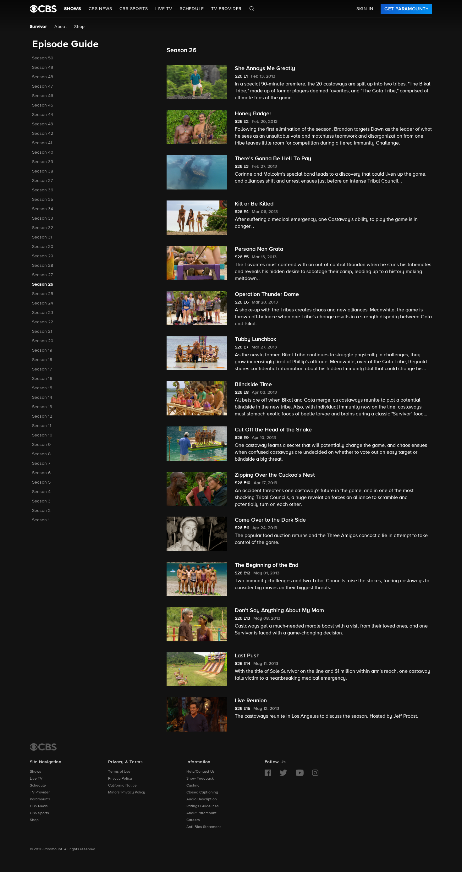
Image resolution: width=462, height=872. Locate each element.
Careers (193, 820)
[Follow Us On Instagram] (315, 773)
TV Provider (226, 9)
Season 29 (42, 256)
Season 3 (41, 501)
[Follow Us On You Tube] (300, 773)
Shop (79, 27)
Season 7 (41, 463)
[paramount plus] (43, 9)
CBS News (39, 806)
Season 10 (42, 435)
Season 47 (42, 86)
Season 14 (42, 397)
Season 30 (42, 246)
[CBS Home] (43, 747)
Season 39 (42, 162)
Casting (193, 785)
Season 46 (42, 96)
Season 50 (42, 58)
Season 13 (42, 407)
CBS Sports (39, 813)
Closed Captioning (202, 792)
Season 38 (42, 171)
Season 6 (41, 473)
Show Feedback (200, 779)
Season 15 (42, 388)
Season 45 (42, 105)
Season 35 (42, 199)
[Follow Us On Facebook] (268, 773)
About (60, 27)
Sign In (364, 9)
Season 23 (42, 312)
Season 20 (42, 341)
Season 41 (42, 143)
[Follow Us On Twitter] (283, 773)
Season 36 (42, 190)
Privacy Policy (120, 779)
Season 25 (42, 294)
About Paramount (201, 813)
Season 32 (42, 228)
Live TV (36, 779)
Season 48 (42, 77)
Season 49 (42, 67)
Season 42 (42, 133)
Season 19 (42, 350)
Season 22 (42, 322)
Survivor (38, 27)
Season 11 (41, 426)
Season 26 (42, 284)
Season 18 (42, 360)
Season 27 (42, 275)
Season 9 (41, 444)
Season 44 (42, 114)
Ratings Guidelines (202, 806)
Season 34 (42, 209)
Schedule (192, 9)
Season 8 (41, 454)
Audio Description (201, 799)
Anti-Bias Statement (203, 827)
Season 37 (42, 180)
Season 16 (42, 378)
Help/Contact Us (200, 772)
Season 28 (42, 265)
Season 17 (42, 369)
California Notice (122, 785)
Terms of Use (119, 772)
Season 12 (42, 416)
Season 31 (42, 237)
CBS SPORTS (133, 9)
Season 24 (42, 303)
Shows (72, 9)
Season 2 (41, 510)
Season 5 (41, 482)
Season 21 (42, 331)
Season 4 (41, 492)
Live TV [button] (163, 9)
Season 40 (42, 152)
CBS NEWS (100, 9)
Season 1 (41, 520)
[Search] (252, 9)
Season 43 (42, 124)
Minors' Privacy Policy (126, 792)
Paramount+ (40, 799)
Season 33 (42, 218)
